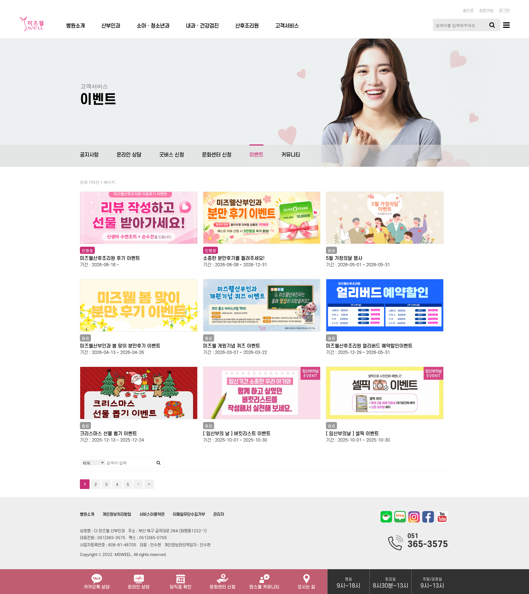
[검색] (492, 25)
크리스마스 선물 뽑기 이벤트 (108, 433)
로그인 (504, 11)
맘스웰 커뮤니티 (264, 587)
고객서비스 (287, 26)
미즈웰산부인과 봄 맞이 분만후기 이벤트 (120, 346)
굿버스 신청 (171, 155)
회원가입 (486, 11)
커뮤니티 (290, 155)
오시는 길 (306, 587)
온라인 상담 (129, 155)
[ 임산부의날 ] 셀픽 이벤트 (352, 433)
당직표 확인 (180, 587)
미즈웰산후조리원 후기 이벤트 (110, 258)
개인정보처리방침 (116, 514)
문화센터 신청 (216, 155)
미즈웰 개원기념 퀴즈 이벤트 (231, 346)
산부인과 (110, 26)
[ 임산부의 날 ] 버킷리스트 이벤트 (237, 433)
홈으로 (468, 11)
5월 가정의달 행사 (344, 258)
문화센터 (223, 587)
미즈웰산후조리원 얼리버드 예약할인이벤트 (369, 346)
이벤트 (256, 155)
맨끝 (149, 484)
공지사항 (89, 155)
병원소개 (75, 26)
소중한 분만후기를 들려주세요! (233, 258)
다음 (138, 484)
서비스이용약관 (151, 514)
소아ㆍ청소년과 (153, 26)
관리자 (218, 514)
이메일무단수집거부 (189, 514)
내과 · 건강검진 (202, 26)
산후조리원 (247, 26)
